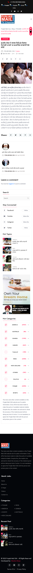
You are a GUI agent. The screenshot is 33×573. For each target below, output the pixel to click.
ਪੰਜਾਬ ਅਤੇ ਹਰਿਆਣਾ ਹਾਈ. (16, 545)
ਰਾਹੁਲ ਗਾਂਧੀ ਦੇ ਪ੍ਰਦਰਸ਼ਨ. (15, 537)
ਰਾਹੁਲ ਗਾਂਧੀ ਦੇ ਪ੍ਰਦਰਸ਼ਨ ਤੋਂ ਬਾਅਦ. (20, 251)
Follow (26, 210)
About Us (4, 484)
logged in (11, 184)
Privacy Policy (21, 569)
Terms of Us (11, 569)
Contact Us (4, 495)
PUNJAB (14, 257)
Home (3, 481)
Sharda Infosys (15, 561)
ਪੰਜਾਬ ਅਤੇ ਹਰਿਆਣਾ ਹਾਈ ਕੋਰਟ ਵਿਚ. (21, 260)
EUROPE (4, 512)
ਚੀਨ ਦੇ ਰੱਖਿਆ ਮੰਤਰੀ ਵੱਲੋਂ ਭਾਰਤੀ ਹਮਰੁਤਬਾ (13, 168)
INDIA (14, 248)
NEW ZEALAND (6, 515)
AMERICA (15, 239)
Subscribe (26, 216)
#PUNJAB (5, 39)
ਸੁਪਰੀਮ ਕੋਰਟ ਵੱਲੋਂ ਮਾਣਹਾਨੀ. (16, 529)
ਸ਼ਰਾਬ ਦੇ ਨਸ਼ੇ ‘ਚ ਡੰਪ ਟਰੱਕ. (19, 269)
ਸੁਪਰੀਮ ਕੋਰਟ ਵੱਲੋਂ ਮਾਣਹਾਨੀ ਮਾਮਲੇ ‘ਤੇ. (20, 242)
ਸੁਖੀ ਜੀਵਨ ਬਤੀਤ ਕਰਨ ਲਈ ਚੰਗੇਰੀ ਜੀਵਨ (13, 152)
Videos (3, 491)
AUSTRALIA (19, 512)
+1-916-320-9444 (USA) (17, 2)
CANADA (15, 266)
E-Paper (3, 488)
